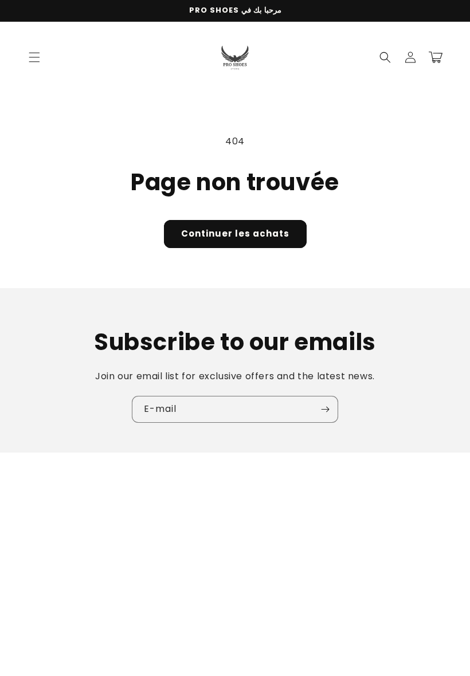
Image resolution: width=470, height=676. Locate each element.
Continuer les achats (235, 233)
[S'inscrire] (325, 409)
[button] (34, 57)
